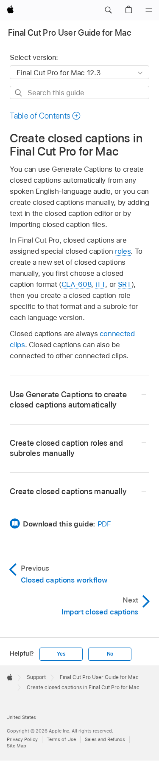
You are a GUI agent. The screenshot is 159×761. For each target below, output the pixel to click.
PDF (104, 524)
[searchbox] (79, 92)
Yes (61, 654)
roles (123, 251)
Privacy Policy (22, 739)
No (110, 654)
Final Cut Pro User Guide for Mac (69, 33)
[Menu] (149, 10)
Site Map (16, 746)
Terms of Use (61, 739)
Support (36, 677)
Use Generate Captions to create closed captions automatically (68, 400)
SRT (124, 284)
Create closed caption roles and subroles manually (66, 448)
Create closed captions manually (68, 491)
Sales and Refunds (105, 739)
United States (21, 717)
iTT (100, 284)
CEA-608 (76, 284)
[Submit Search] (18, 92)
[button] (108, 10)
